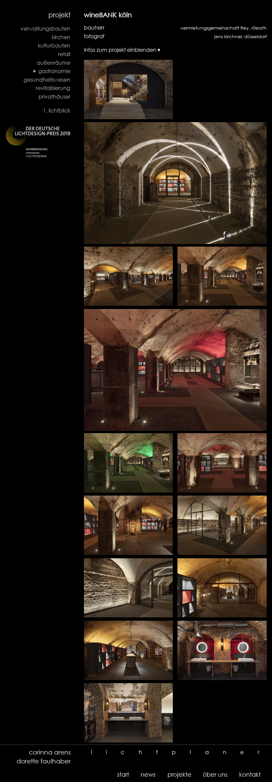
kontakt (250, 774)
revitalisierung (53, 88)
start (123, 774)
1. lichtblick (56, 110)
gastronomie (54, 71)
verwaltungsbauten (45, 28)
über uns (215, 774)
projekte (179, 774)
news (148, 774)
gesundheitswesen (47, 79)
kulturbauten (54, 45)
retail (64, 54)
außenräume (53, 62)
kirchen (61, 37)
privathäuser (54, 96)
